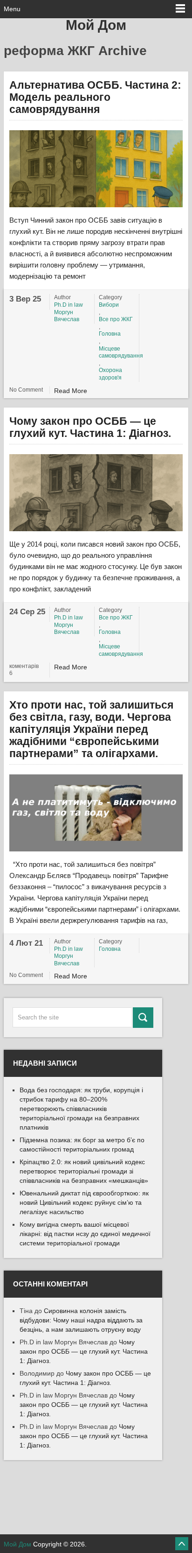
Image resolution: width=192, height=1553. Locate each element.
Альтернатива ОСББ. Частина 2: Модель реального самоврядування (95, 97)
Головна (110, 333)
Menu (12, 9)
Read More (70, 390)
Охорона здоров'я (110, 374)
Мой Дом (96, 25)
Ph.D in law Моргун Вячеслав (68, 312)
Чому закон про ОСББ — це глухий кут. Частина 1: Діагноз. (90, 427)
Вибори (109, 305)
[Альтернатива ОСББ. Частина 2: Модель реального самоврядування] (96, 168)
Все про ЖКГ (116, 319)
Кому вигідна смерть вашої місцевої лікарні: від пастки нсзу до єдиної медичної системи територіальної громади (85, 1234)
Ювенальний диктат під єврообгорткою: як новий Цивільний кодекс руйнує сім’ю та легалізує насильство (84, 1202)
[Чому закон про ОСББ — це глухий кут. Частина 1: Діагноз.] (96, 492)
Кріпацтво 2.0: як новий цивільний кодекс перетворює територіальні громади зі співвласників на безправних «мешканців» (84, 1171)
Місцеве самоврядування (117, 352)
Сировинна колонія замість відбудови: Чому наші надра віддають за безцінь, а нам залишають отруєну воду (81, 1320)
